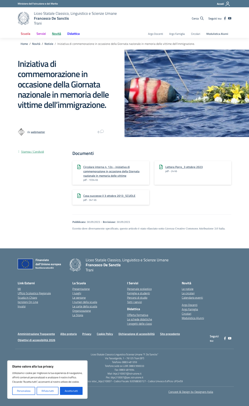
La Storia (77, 315)
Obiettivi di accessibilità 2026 (36, 340)
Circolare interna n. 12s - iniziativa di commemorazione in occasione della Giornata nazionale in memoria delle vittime (111, 171)
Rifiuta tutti (48, 391)
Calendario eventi (192, 297)
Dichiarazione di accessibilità (136, 334)
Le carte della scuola (84, 306)
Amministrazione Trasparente (36, 334)
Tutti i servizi (134, 302)
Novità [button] (56, 33)
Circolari (195, 34)
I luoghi (76, 293)
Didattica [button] (73, 33)
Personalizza (23, 391)
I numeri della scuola (84, 302)
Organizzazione (81, 311)
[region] (47, 379)
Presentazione (81, 289)
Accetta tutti (71, 391)
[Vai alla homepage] (23, 18)
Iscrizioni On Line (28, 302)
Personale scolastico (139, 289)
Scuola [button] (25, 33)
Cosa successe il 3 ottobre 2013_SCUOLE (109, 196)
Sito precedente (170, 334)
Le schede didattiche (139, 319)
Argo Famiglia (177, 34)
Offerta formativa (137, 315)
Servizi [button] (41, 33)
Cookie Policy (105, 334)
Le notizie (187, 289)
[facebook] (225, 18)
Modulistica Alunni (217, 34)
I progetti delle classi (139, 323)
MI (19, 289)
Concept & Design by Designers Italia (190, 392)
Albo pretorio (68, 334)
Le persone (79, 297)
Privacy (86, 334)
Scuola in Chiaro (27, 297)
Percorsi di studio (137, 297)
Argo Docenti (155, 34)
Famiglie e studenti (138, 293)
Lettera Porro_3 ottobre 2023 (184, 167)
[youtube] (229, 18)
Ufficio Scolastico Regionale (34, 293)
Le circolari (188, 293)
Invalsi (22, 306)
